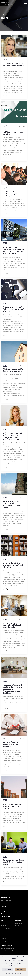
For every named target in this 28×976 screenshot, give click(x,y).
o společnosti (5, 928)
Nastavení (8, 969)
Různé (5, 60)
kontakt (3, 941)
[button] (25, 3)
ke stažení (4, 936)
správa (17, 926)
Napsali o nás (5, 931)
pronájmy (17, 931)
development (18, 923)
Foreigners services (7, 950)
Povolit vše (20, 969)
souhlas (14, 962)
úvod (2, 923)
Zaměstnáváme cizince (7, 948)
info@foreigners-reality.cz (7, 900)
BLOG (2, 933)
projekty (3, 926)
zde (21, 973)
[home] (7, 3)
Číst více (5, 96)
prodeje (17, 928)
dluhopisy (4, 938)
